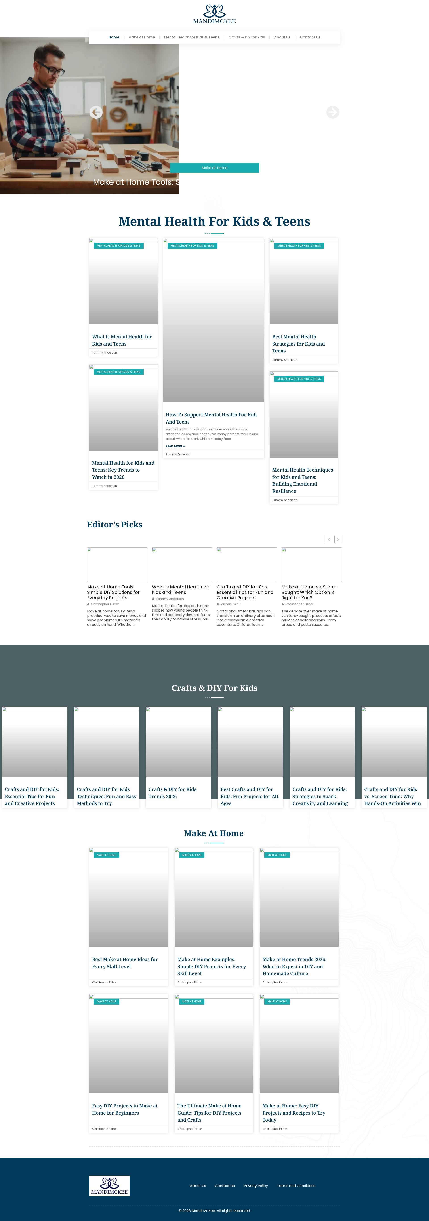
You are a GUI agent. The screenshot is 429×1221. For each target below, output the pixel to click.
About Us (282, 37)
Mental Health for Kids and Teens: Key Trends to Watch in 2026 (123, 470)
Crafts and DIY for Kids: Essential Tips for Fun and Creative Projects (245, 592)
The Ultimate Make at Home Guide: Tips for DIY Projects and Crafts (209, 1113)
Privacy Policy (256, 1185)
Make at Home (141, 37)
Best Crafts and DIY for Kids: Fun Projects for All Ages (249, 796)
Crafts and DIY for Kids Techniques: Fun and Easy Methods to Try (107, 796)
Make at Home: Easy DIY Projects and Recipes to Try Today (294, 1113)
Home (114, 37)
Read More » (175, 446)
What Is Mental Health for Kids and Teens (180, 589)
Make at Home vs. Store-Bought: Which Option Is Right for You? (309, 592)
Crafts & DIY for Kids (247, 37)
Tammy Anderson (170, 599)
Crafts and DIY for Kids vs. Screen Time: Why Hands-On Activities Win (392, 796)
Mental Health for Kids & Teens (191, 37)
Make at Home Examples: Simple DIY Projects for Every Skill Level (211, 966)
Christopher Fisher (105, 604)
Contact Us (310, 37)
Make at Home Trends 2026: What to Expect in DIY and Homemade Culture (294, 966)
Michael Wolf (231, 604)
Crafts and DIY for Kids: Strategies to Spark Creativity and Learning (320, 796)
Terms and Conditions (296, 1185)
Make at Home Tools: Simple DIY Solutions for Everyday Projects (214, 182)
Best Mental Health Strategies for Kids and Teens (298, 343)
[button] (96, 112)
